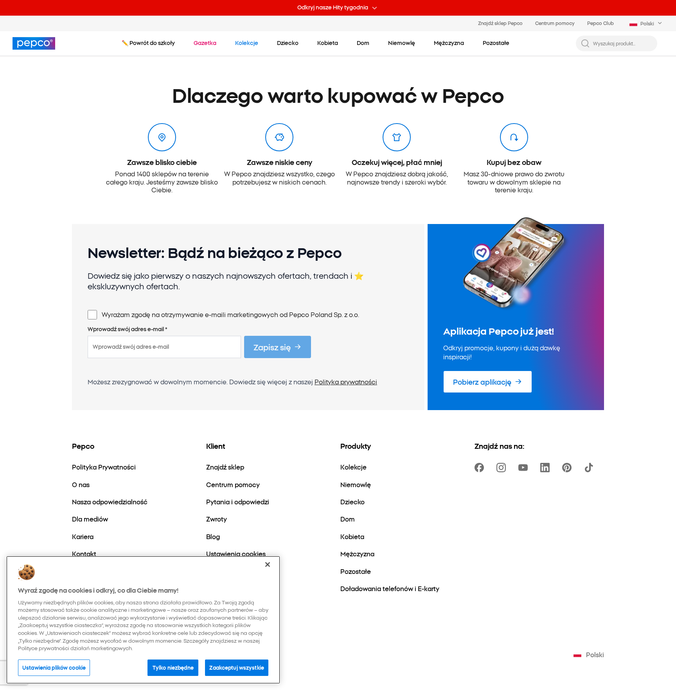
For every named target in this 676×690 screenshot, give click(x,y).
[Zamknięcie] (267, 564)
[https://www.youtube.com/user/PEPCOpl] (524, 467)
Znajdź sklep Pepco (500, 23)
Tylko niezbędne (173, 667)
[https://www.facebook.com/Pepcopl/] (481, 467)
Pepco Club (600, 23)
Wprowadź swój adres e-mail (127, 329)
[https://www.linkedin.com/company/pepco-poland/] (546, 467)
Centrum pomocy (555, 23)
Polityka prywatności (346, 381)
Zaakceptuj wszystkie (236, 667)
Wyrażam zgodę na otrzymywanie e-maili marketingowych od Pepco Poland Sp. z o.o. (230, 314)
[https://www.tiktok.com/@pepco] (590, 467)
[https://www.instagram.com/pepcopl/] (502, 467)
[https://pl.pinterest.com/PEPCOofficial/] (568, 467)
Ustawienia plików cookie (54, 667)
